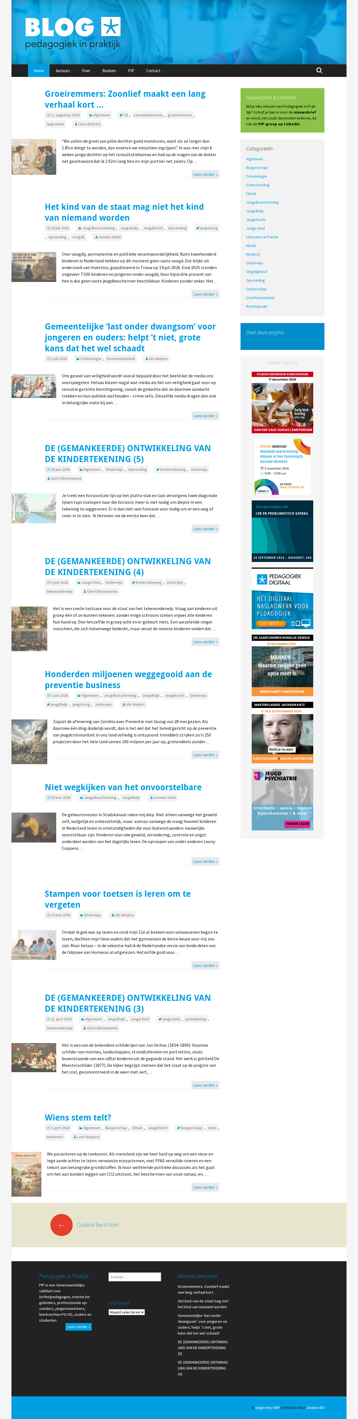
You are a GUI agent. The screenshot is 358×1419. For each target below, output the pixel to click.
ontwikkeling (195, 1019)
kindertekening (173, 469)
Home (39, 70)
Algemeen (101, 114)
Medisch (253, 254)
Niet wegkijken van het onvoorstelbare (123, 787)
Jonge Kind (90, 582)
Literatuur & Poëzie (262, 236)
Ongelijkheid (256, 271)
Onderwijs (114, 469)
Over (86, 70)
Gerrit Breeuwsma (66, 478)
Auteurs (63, 70)
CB (126, 114)
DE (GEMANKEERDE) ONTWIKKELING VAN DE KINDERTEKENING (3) (128, 1003)
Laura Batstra (89, 123)
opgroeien (55, 123)
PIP (131, 70)
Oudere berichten (88, 1225)
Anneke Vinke (110, 236)
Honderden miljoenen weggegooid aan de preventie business (128, 679)
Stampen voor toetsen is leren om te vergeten (118, 899)
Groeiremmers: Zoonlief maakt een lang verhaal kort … (125, 99)
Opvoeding (177, 227)
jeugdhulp (59, 704)
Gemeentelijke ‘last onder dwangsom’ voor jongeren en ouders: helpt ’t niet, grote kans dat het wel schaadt (130, 337)
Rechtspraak (256, 306)
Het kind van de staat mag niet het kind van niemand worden (124, 212)
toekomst (54, 1136)
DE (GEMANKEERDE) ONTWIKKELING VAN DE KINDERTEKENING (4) (128, 566)
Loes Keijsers (88, 1136)
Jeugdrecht (153, 227)
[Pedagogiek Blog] (179, 32)
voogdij (78, 236)
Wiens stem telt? (78, 1117)
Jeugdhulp (129, 227)
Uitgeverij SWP (267, 1407)
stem (212, 1127)
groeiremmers (180, 114)
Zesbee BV (315, 1407)
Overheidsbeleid (121, 358)
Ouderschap (256, 288)
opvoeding (57, 236)
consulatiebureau (147, 114)
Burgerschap (116, 1127)
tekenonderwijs (59, 591)
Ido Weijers (158, 358)
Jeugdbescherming (98, 227)
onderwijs (199, 469)
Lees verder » (205, 174)
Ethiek (137, 1127)
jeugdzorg (209, 227)
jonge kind (171, 1019)
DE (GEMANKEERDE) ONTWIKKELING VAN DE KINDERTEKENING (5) (128, 453)
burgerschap (191, 1127)
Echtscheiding (258, 184)
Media (251, 245)
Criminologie (90, 358)
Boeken (109, 70)
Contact (153, 70)
